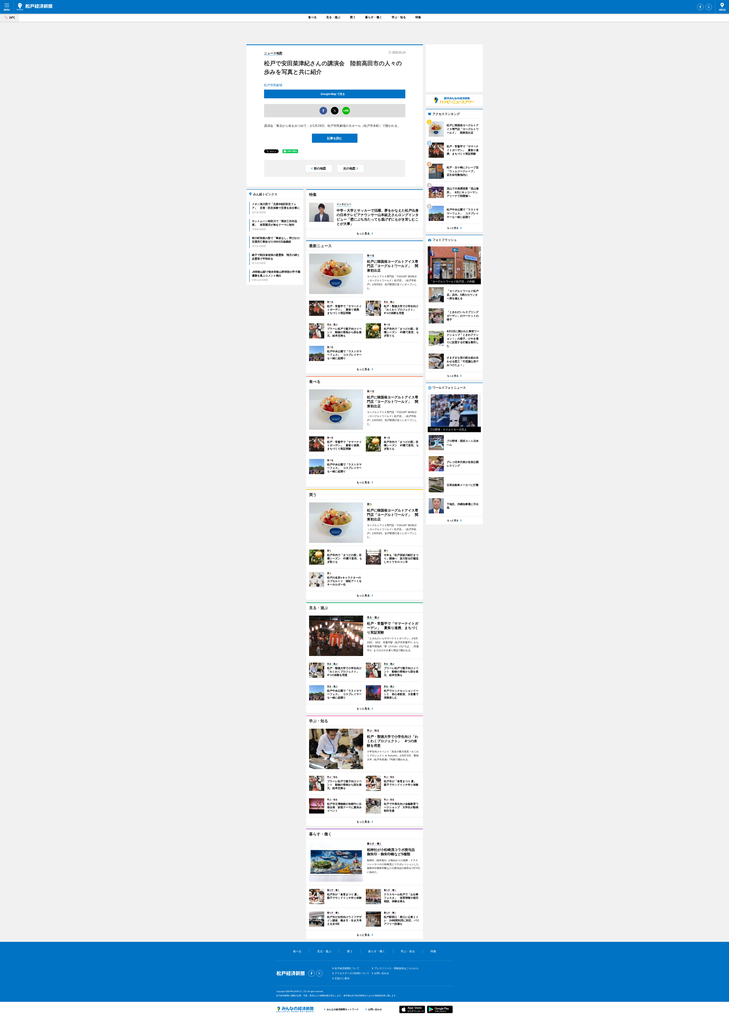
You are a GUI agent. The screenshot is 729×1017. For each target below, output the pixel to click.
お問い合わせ (381, 973)
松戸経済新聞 (34, 6)
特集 (418, 17)
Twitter (708, 7)
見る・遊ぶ (333, 17)
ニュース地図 (273, 53)
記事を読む (334, 138)
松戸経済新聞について (347, 968)
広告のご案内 (342, 978)
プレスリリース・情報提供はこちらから (396, 968)
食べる (312, 17)
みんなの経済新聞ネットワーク (294, 1009)
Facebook (700, 7)
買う (353, 17)
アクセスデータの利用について (352, 973)
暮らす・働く (373, 17)
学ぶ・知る (399, 17)
